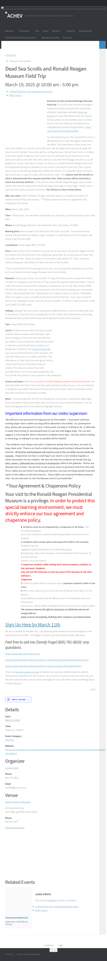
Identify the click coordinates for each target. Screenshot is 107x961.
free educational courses (27, 671)
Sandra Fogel (11, 767)
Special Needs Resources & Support (20, 37)
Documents (24, 31)
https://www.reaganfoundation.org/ (22, 653)
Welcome (9, 31)
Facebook (67, 37)
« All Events (10, 55)
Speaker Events (85, 31)
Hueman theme (34, 954)
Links (37, 31)
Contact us (70, 31)
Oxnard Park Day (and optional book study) (31, 91)
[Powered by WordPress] (14, 954)
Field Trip (9, 739)
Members (56, 31)
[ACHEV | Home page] (14, 16)
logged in (52, 900)
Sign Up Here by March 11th (32, 624)
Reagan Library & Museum (18, 801)
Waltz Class (15, 95)
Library (46, 31)
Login (60, 945)
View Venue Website (14, 827)
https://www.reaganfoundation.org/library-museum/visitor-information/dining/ (43, 665)
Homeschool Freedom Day (16, 917)
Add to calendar (19, 699)
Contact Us (49, 945)
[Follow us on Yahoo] (100, 955)
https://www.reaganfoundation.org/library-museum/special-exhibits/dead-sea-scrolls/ (47, 659)
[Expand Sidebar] (102, 45)
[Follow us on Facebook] (95, 955)
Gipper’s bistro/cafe (41, 349)
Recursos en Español (50, 37)
